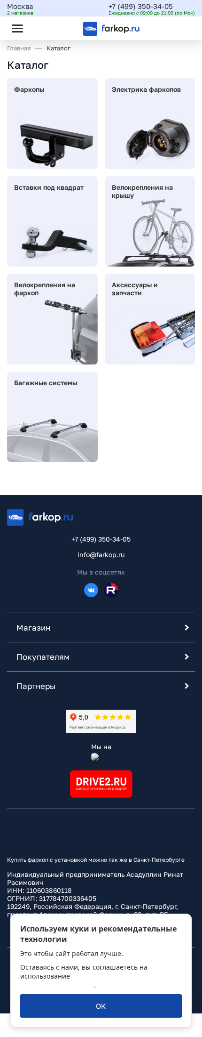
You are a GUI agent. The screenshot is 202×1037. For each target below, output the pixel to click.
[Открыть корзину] (180, 28)
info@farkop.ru (101, 555)
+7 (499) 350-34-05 (141, 6)
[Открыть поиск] (43, 28)
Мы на (101, 747)
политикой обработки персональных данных (81, 980)
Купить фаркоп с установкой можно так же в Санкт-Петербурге (96, 859)
